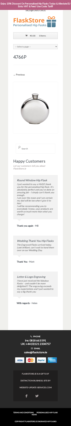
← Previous (19, 74)
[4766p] (35, 135)
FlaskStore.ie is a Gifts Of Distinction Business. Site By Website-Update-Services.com (35, 380)
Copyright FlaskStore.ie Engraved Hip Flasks (35, 421)
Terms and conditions (23, 412)
